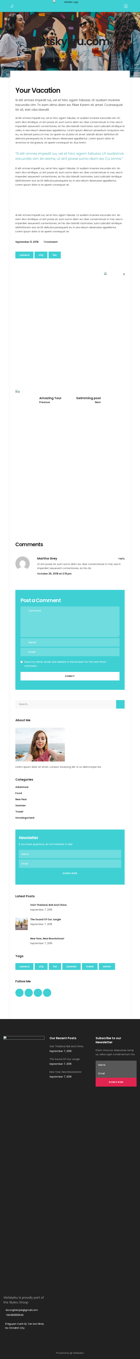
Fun (55, 255)
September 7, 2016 (41, 909)
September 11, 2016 (27, 242)
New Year (21, 799)
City (41, 255)
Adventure (22, 787)
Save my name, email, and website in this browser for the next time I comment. (65, 664)
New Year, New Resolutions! (47, 938)
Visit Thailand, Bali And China (48, 905)
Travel (19, 811)
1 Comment (51, 242)
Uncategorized (24, 817)
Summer (20, 805)
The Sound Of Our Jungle (45, 919)
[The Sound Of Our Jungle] (21, 924)
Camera (24, 255)
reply (121, 558)
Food (18, 793)
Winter (107, 966)
